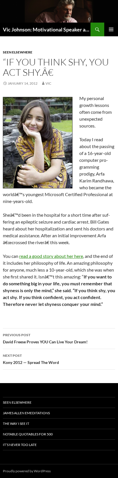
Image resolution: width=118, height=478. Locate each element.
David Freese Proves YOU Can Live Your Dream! (45, 338)
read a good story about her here (51, 256)
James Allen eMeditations (26, 413)
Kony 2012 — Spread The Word (31, 359)
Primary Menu (111, 29)
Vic (48, 83)
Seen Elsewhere (17, 52)
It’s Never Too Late (20, 445)
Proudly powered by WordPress (27, 471)
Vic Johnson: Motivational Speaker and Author (47, 29)
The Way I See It (16, 423)
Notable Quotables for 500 (28, 434)
